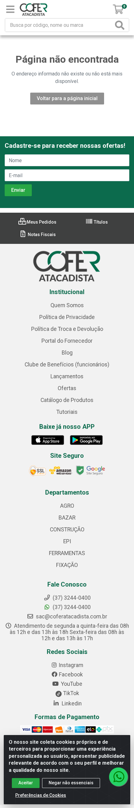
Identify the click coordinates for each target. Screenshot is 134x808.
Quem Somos (67, 305)
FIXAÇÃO (67, 565)
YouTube (71, 684)
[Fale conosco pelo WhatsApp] (118, 776)
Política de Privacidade (67, 317)
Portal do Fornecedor (67, 341)
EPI (67, 541)
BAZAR (67, 518)
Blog (67, 353)
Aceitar (25, 782)
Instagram (71, 665)
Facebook (71, 674)
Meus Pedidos (41, 222)
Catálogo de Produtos (67, 400)
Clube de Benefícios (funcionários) (67, 364)
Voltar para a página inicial (67, 98)
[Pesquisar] (121, 25)
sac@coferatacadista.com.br (71, 616)
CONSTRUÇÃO (67, 529)
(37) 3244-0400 (71, 607)
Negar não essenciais (71, 782)
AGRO (67, 506)
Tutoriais (67, 412)
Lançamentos (67, 376)
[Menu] (10, 9)
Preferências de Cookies (40, 795)
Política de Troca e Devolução (67, 329)
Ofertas (67, 388)
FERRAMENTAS (67, 553)
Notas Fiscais (41, 234)
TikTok (70, 693)
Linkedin (71, 703)
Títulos (100, 222)
